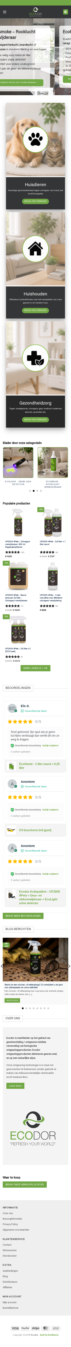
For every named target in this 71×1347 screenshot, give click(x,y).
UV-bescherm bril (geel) (35, 830)
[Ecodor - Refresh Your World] (35, 12)
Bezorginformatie (12, 1219)
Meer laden (35, 668)
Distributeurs (10, 1282)
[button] (5, 12)
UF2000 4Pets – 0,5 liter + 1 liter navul (52, 543)
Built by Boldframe (49, 1335)
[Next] (66, 466)
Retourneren (10, 1250)
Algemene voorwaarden (16, 1230)
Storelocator (10, 1256)
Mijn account (9, 1302)
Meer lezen (12, 1000)
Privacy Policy (10, 1224)
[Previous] (4, 466)
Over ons (8, 1213)
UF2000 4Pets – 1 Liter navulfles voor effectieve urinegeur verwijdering (51, 598)
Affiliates (7, 1287)
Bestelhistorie (10, 1308)
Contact (7, 1245)
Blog (5, 1276)
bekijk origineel (50, 745)
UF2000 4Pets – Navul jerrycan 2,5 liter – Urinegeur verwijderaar (16, 598)
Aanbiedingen (10, 1271)
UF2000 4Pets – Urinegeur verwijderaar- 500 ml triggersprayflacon (17, 544)
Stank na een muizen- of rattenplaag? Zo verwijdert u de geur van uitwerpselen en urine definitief (34, 986)
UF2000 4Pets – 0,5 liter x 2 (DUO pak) (18, 650)
